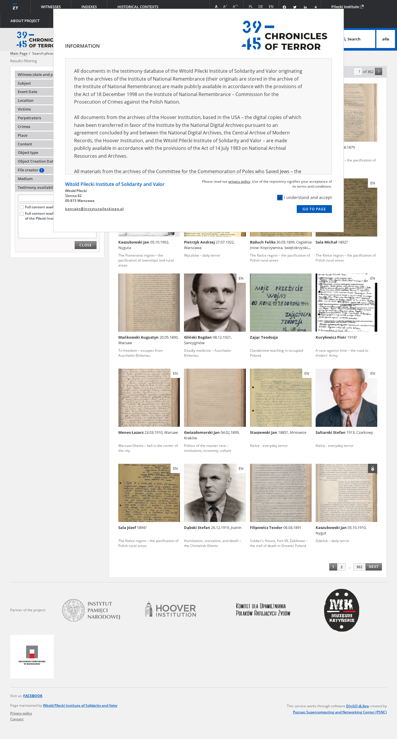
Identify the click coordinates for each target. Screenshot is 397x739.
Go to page (314, 209)
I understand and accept (308, 197)
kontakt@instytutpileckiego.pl (94, 208)
